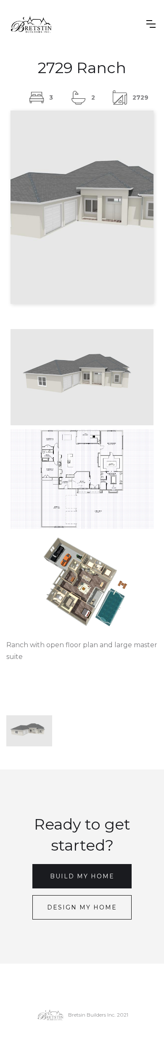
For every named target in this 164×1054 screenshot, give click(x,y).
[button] (151, 24)
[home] (31, 24)
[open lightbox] (82, 377)
